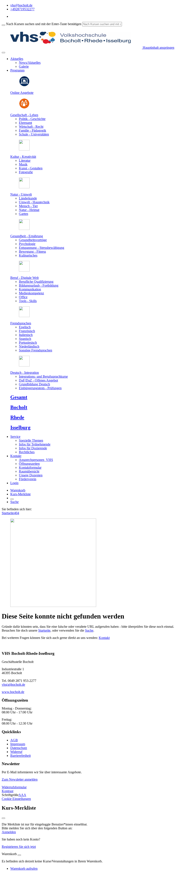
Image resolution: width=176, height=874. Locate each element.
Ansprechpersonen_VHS (36, 460)
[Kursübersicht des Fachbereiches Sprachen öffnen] (24, 316)
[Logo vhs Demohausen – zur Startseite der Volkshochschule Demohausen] (72, 47)
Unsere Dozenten (30, 475)
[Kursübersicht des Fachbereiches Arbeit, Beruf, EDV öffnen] (24, 270)
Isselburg (20, 427)
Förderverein (27, 479)
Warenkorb (17, 490)
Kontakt (104, 638)
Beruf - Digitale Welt (24, 278)
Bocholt (18, 407)
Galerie (24, 66)
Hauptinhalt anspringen (158, 47)
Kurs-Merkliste (20, 494)
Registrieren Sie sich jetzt (19, 846)
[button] (20, 779)
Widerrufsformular (14, 787)
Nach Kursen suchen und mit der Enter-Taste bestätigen (43, 24)
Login (14, 483)
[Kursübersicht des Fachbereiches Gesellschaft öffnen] (24, 107)
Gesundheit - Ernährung (26, 236)
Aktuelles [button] (16, 59)
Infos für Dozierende (33, 448)
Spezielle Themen (31, 440)
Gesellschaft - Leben (24, 115)
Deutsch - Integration (24, 372)
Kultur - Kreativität (23, 156)
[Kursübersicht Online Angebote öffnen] (24, 85)
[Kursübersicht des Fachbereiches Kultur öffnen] (24, 149)
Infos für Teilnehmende (34, 444)
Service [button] (15, 436)
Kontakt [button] (15, 456)
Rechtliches (27, 452)
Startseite (8, 513)
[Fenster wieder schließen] (3, 818)
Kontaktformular (30, 467)
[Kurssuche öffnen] (12, 499)
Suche (14, 502)
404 (16, 513)
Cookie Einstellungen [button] (16, 799)
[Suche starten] (3, 25)
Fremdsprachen (20, 323)
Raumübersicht (29, 471)
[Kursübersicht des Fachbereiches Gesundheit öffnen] (24, 229)
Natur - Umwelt (21, 194)
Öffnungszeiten (29, 463)
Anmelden (9, 832)
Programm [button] (17, 70)
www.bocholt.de (13, 692)
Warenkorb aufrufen (24, 868)
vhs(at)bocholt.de (13, 684)
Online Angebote (21, 92)
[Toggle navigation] (3, 52)
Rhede (17, 417)
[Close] (19, 855)
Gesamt (18, 397)
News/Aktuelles (30, 62)
